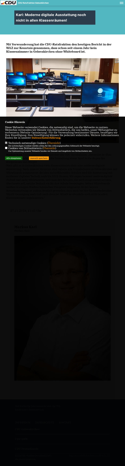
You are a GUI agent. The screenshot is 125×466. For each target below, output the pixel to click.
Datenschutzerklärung (46, 137)
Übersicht (54, 143)
